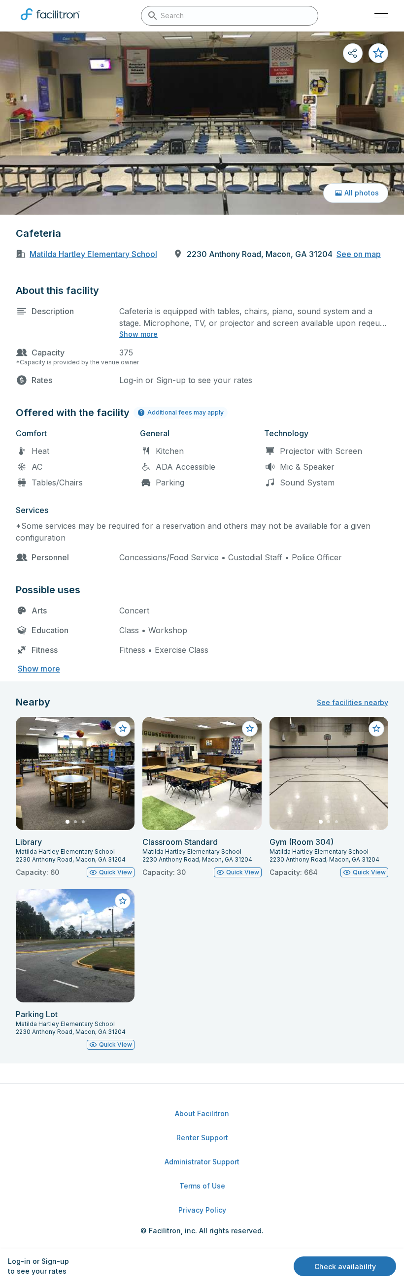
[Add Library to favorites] (123, 729)
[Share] (353, 53)
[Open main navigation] (381, 16)
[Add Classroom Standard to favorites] (250, 729)
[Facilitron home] (50, 22)
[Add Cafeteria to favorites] (378, 53)
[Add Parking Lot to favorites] (123, 901)
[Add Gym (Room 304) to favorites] (376, 729)
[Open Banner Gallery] (202, 123)
